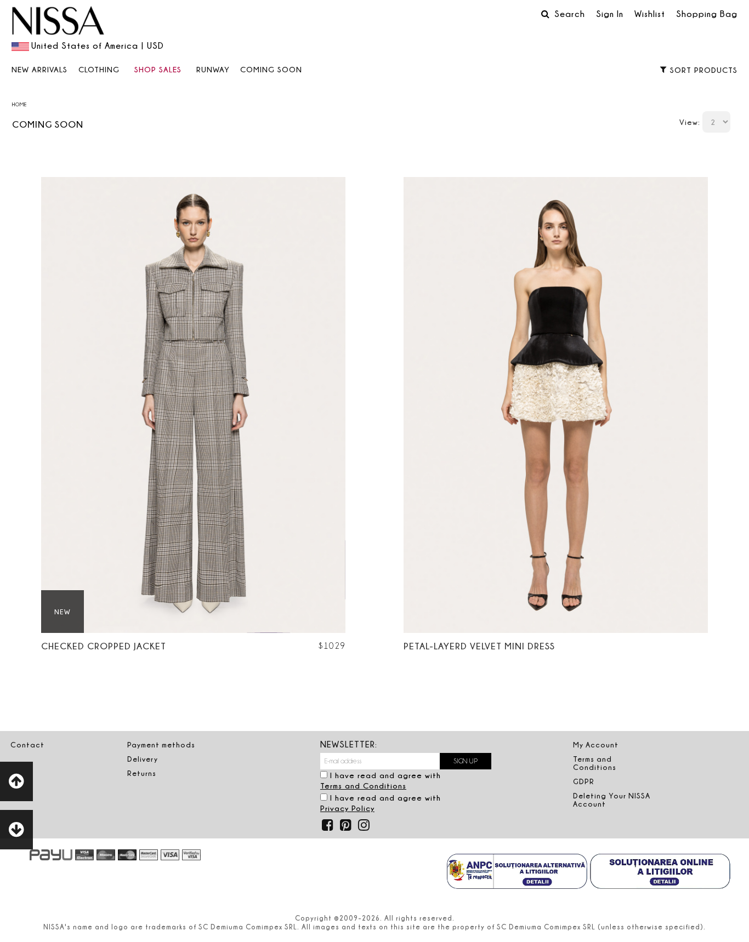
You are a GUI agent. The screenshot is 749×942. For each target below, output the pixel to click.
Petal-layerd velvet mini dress (479, 646)
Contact (27, 745)
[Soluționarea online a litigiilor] (660, 872)
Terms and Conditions (363, 785)
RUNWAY (213, 69)
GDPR (583, 781)
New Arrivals (39, 69)
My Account (596, 745)
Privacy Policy (347, 808)
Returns (141, 773)
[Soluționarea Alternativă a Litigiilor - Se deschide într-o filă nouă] (517, 872)
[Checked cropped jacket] (193, 405)
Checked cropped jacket (103, 646)
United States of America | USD (97, 45)
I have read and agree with (380, 780)
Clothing (99, 69)
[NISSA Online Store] (58, 21)
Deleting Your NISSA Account (611, 800)
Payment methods (161, 745)
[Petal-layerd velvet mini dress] (556, 405)
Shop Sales (157, 69)
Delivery (142, 759)
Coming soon (271, 69)
